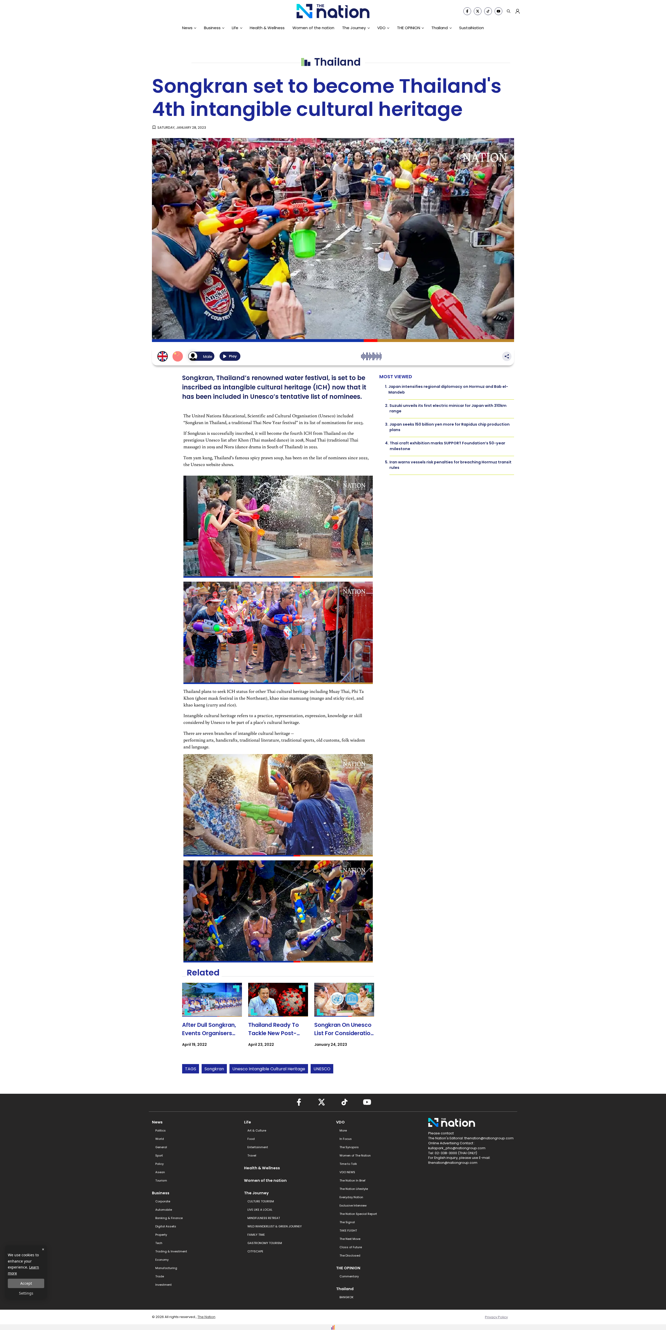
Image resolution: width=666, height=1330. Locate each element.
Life (235, 27)
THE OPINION (408, 27)
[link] (212, 1019)
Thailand (439, 27)
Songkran (214, 1069)
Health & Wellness (267, 27)
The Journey (354, 27)
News (187, 27)
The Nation (206, 1316)
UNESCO (321, 1069)
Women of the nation (313, 27)
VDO (381, 27)
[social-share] (467, 11)
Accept (26, 1283)
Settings (26, 1293)
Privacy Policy (496, 1317)
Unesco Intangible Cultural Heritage (268, 1069)
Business (212, 27)
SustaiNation (471, 27)
